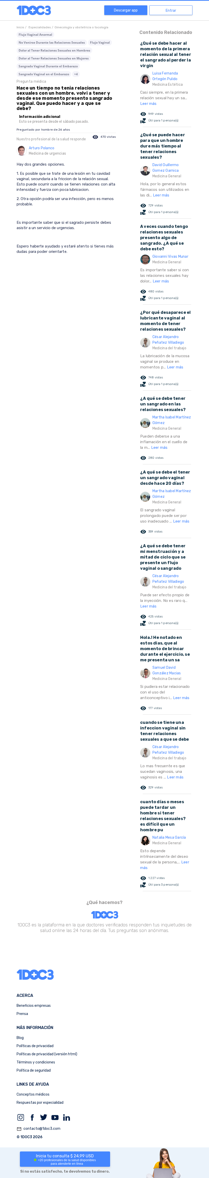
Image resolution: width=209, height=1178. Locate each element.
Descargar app (126, 10)
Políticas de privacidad (35, 1046)
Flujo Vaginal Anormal (35, 34)
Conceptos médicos (33, 1094)
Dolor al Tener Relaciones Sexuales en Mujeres (54, 58)
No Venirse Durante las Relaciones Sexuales (52, 42)
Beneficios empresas (34, 1005)
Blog (20, 1038)
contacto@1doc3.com (38, 1128)
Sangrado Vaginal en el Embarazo (44, 74)
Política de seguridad (34, 1070)
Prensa (22, 1014)
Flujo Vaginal (100, 42)
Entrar (171, 10)
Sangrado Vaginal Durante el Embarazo (48, 66)
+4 (76, 74)
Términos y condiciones (36, 1062)
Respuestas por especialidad (40, 1102)
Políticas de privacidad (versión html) (47, 1054)
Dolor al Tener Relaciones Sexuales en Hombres (54, 50)
